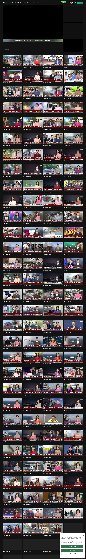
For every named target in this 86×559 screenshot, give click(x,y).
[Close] (83, 535)
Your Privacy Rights (72, 553)
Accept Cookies (72, 546)
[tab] (7, 50)
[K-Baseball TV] (63, 2)
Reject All (72, 550)
